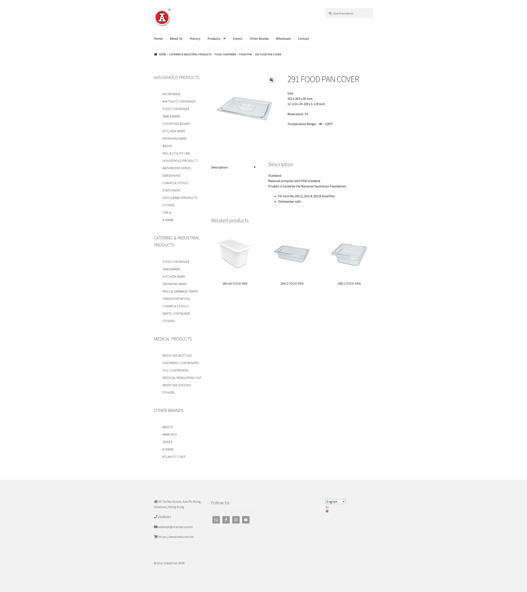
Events (238, 38)
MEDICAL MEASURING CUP (182, 377)
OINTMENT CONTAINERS (180, 363)
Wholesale (283, 38)
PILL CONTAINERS (175, 370)
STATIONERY (171, 190)
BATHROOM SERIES (176, 168)
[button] (271, 80)
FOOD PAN (245, 54)
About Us (176, 38)
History (195, 38)
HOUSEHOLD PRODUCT (179, 160)
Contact (303, 38)
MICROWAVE (171, 94)
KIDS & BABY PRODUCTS (180, 197)
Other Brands (259, 38)
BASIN (167, 146)
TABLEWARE (171, 116)
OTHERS (168, 205)
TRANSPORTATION (176, 298)
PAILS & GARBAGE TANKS (180, 291)
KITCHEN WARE (173, 131)
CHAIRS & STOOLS (175, 183)
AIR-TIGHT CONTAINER (179, 101)
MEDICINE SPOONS (176, 385)
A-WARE (168, 220)
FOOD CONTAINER (225, 54)
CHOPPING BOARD (176, 123)
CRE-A (166, 212)
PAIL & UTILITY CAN (176, 153)
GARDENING (171, 175)
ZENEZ (167, 442)
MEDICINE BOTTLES (177, 355)
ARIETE (167, 427)
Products (214, 38)
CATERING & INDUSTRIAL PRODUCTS (190, 54)
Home (158, 38)
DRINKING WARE (174, 138)
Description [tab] (219, 167)
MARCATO (169, 434)
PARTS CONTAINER (176, 313)
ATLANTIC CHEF (174, 456)
